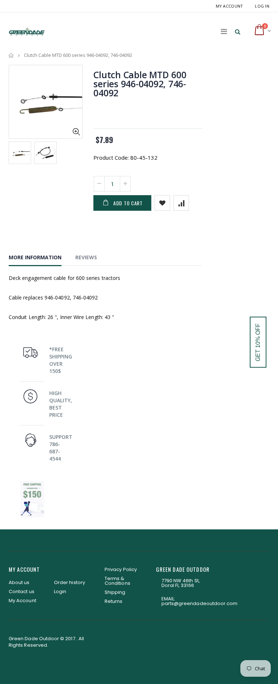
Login (60, 591)
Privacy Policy (121, 569)
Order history (69, 582)
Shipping (115, 592)
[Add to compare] (181, 203)
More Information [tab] (35, 257)
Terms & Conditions (117, 581)
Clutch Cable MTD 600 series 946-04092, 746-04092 (139, 83)
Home (11, 55)
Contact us (21, 591)
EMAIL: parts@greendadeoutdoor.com (199, 601)
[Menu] (224, 31)
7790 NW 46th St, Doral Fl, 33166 (180, 583)
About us (19, 582)
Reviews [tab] (86, 257)
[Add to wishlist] (162, 203)
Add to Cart (128, 203)
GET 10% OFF (258, 342)
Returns (113, 601)
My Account (229, 6)
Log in (262, 6)
